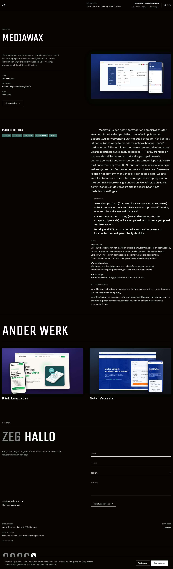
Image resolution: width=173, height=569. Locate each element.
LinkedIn (167, 527)
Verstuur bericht (102, 504)
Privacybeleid (7, 541)
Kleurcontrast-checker (12, 535)
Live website (11, 103)
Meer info (53, 564)
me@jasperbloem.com (13, 501)
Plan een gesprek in (11, 505)
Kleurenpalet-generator (33, 535)
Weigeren (142, 563)
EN (170, 5)
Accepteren (159, 563)
